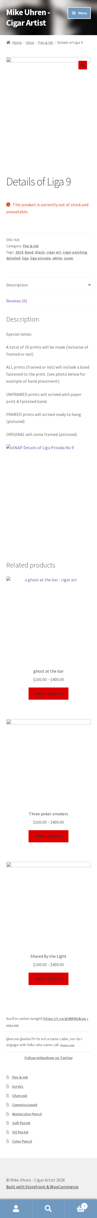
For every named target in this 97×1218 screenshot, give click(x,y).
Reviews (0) (16, 300)
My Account (16, 1209)
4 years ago (67, 1045)
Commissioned (24, 1104)
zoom (68, 258)
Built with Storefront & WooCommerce (42, 1186)
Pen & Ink (45, 42)
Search (48, 1209)
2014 (19, 252)
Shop (30, 42)
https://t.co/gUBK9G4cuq (64, 1018)
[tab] (48, 285)
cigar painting (75, 252)
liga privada (40, 258)
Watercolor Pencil (27, 1114)
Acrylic (17, 1086)
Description (17, 285)
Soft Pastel (21, 1122)
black (39, 252)
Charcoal (19, 1095)
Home (17, 42)
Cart (75, 1204)
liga (25, 258)
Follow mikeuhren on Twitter (49, 1057)
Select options (49, 693)
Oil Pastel (20, 1132)
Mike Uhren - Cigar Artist (28, 17)
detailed (13, 258)
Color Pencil (22, 1141)
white (57, 258)
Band (29, 252)
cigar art (53, 252)
